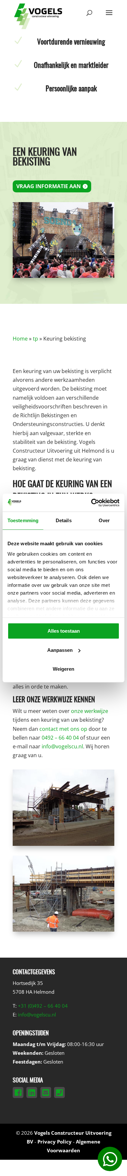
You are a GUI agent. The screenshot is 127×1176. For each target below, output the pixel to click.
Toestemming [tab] (22, 520)
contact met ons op (63, 728)
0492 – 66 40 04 (60, 737)
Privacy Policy (54, 1141)
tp (35, 338)
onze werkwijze (89, 711)
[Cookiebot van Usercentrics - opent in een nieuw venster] (91, 502)
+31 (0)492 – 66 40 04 (43, 1005)
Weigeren (63, 669)
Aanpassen (60, 650)
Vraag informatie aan (48, 186)
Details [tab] (64, 520)
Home (20, 338)
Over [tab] (104, 520)
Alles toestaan (64, 631)
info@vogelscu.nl (62, 746)
